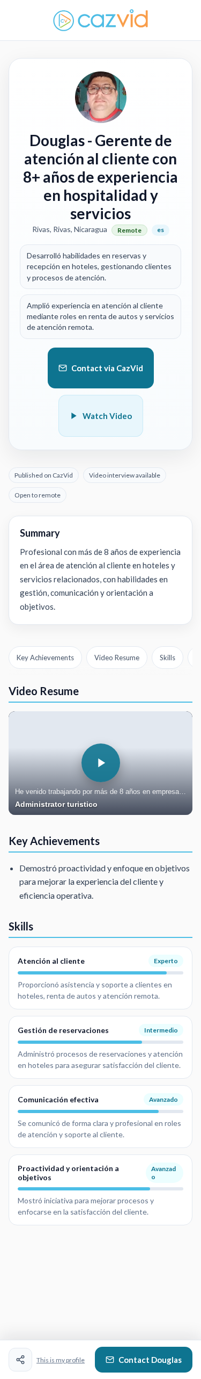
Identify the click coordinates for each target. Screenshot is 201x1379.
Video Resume (116, 657)
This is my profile (60, 1360)
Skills (167, 657)
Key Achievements (45, 657)
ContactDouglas (150, 1359)
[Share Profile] (20, 1359)
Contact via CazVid (107, 368)
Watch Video (107, 416)
